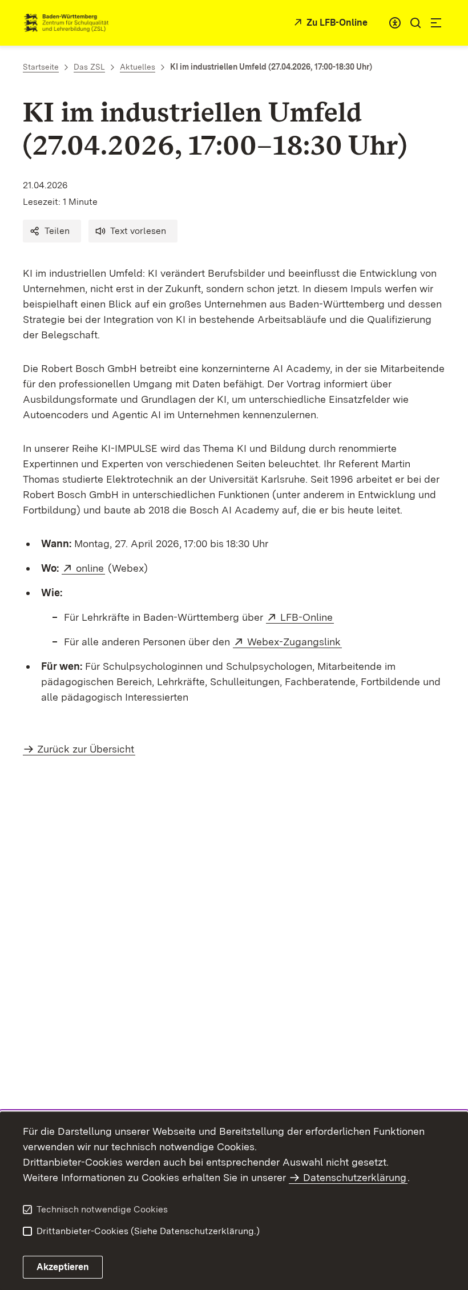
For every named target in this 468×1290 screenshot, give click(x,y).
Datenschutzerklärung (354, 1177)
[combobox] (395, 23)
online (90, 568)
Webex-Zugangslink (294, 642)
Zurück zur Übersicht (85, 749)
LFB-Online (307, 617)
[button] (52, 231)
